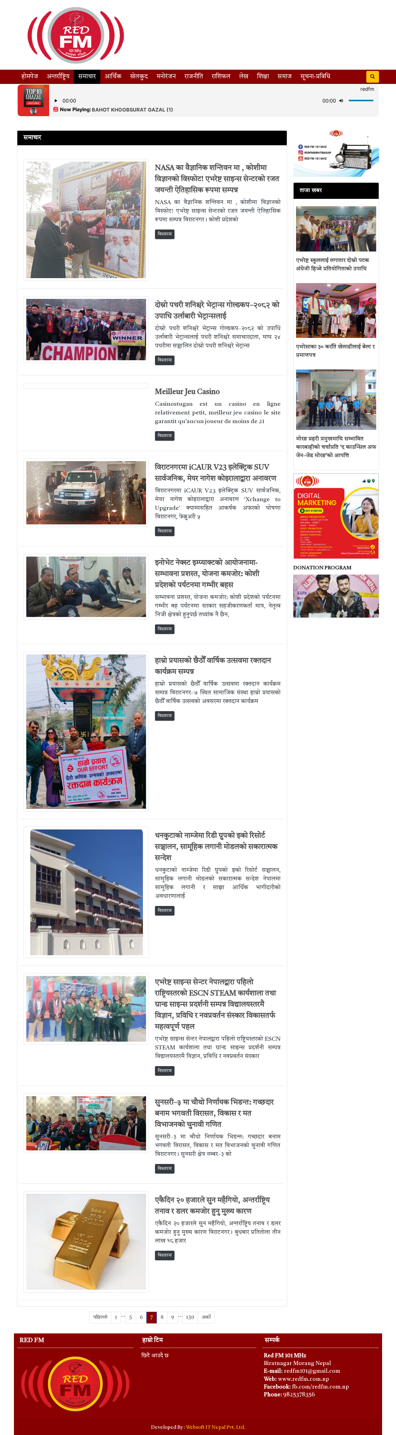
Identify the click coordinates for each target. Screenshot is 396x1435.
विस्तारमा (165, 234)
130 (190, 1317)
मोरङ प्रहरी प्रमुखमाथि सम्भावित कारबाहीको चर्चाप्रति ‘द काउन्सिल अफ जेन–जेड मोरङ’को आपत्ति (336, 447)
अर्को (206, 1317)
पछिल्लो (100, 1317)
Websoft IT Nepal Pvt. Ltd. (215, 1427)
